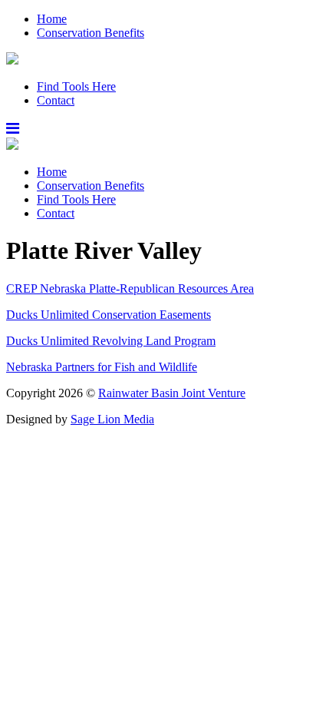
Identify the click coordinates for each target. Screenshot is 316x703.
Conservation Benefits (90, 32)
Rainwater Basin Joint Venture (171, 393)
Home (52, 18)
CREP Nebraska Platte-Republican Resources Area (130, 288)
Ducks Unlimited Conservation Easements (108, 314)
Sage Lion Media (112, 419)
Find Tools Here (76, 86)
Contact (55, 100)
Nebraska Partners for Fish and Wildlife (101, 366)
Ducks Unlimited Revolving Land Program (111, 340)
